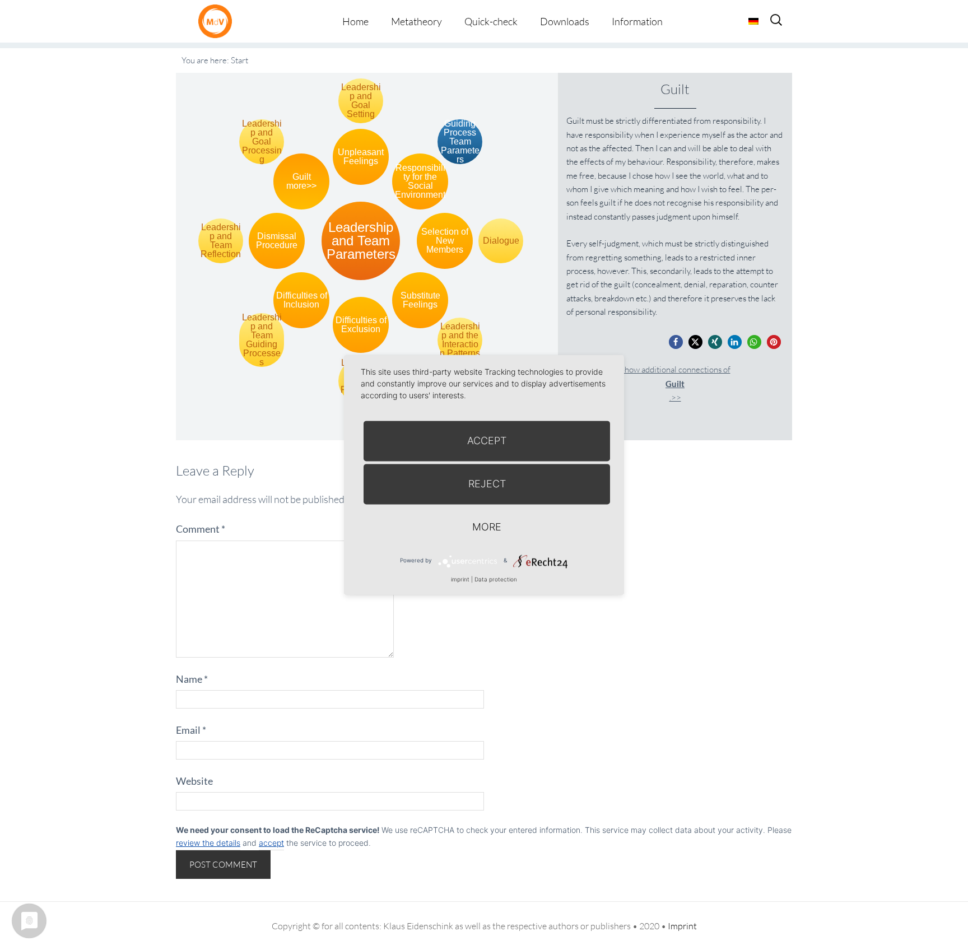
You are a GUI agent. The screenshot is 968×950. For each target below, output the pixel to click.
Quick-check (491, 21)
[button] (676, 342)
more (486, 527)
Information (637, 21)
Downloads (564, 21)
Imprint (682, 926)
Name (192, 679)
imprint (460, 579)
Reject (487, 484)
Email (191, 730)
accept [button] (271, 842)
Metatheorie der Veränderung (218, 21)
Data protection (495, 579)
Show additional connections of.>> (675, 383)
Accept (486, 440)
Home (355, 21)
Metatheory (416, 21)
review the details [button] (208, 842)
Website (194, 781)
